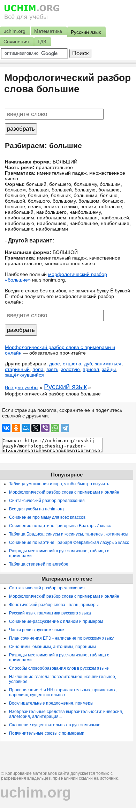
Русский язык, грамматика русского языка (50, 613)
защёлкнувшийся (24, 375)
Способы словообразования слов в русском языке (59, 668)
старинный (17, 369)
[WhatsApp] (55, 428)
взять (52, 369)
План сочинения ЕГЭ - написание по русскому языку (61, 638)
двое (54, 363)
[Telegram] (65, 428)
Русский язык (65, 387)
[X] (35, 428)
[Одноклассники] (16, 428)
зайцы (109, 369)
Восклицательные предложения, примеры (51, 703)
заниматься (108, 363)
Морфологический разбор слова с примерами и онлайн (64, 492)
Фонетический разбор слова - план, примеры (54, 604)
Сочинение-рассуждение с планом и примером (56, 621)
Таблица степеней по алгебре (38, 564)
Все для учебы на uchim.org (36, 509)
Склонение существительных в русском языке (54, 724)
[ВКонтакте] (6, 428)
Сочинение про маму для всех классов (47, 517)
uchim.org (35, 792)
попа (38, 369)
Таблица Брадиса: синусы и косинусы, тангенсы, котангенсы (68, 534)
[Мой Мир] (26, 428)
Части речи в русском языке (36, 629)
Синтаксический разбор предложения (47, 500)
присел (91, 369)
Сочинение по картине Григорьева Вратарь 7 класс (60, 525)
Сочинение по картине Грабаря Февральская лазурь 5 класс (69, 542)
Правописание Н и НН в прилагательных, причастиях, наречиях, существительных (62, 692)
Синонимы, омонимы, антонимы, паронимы (52, 646)
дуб (88, 363)
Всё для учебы (21, 387)
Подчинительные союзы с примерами (46, 733)
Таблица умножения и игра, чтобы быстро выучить (59, 483)
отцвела (72, 363)
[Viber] (45, 428)
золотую (70, 369)
